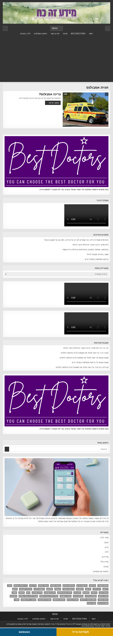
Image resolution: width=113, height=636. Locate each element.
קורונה (105, 566)
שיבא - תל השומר (28, 600)
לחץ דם (77, 593)
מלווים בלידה (90, 596)
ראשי (91, 34)
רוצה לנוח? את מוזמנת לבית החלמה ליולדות (79, 353)
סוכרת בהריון (72, 600)
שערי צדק (91, 603)
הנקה (106, 542)
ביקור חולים (43, 585)
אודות (65, 34)
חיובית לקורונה (25, 589)
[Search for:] (56, 449)
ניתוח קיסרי (103, 600)
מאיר (14, 593)
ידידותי (94, 593)
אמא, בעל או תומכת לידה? (97, 254)
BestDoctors (78, 34)
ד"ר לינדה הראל (20, 585)
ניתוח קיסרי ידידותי (88, 600)
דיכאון (105, 589)
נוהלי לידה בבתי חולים (28, 596)
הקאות (57, 589)
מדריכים (105, 557)
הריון (106, 547)
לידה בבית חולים (64, 593)
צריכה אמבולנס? (50, 94)
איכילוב (92, 585)
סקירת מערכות (44, 600)
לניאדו (21, 593)
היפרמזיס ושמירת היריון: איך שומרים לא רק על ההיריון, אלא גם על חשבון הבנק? (76, 240)
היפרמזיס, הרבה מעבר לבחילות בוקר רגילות (90, 245)
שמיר (17, 600)
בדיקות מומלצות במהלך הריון (96, 259)
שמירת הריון (103, 603)
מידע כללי (104, 562)
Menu (55, 28)
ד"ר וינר (33, 585)
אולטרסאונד (103, 585)
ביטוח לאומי (55, 585)
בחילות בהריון (68, 585)
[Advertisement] (56, 58)
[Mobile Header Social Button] (107, 28)
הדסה (88, 589)
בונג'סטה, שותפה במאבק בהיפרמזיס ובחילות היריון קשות (85, 249)
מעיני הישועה (65, 596)
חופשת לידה (39, 589)
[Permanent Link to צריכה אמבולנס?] (85, 109)
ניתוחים (13, 596)
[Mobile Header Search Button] (5, 28)
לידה (106, 552)
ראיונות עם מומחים (100, 571)
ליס (28, 593)
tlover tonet (103, 358)
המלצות (80, 589)
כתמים (86, 593)
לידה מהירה (37, 593)
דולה (9, 585)
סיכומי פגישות (59, 600)
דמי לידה (96, 589)
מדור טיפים (103, 596)
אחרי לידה (104, 538)
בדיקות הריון (82, 585)
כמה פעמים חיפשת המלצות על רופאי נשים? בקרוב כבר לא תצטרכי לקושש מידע (74, 189)
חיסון (15, 589)
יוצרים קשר (55, 34)
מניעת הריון (78, 596)
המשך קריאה (54, 103)
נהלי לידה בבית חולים (49, 596)
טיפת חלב (103, 593)
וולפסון (49, 589)
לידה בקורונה (25, 34)
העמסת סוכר (68, 589)
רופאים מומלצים (40, 34)
